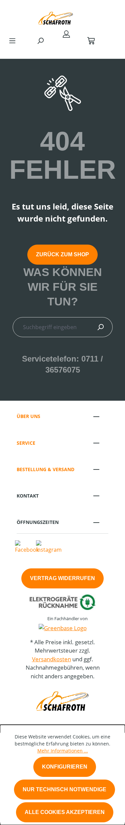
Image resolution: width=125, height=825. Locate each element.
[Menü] (12, 40)
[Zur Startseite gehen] (56, 16)
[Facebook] (27, 546)
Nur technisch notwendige (64, 789)
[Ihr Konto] (66, 34)
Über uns (28, 416)
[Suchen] (40, 40)
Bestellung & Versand (45, 469)
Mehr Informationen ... (62, 750)
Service (26, 443)
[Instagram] (49, 546)
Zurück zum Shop (62, 254)
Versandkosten (51, 659)
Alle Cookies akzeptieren (65, 812)
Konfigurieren (64, 767)
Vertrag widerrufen (62, 578)
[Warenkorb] (91, 40)
